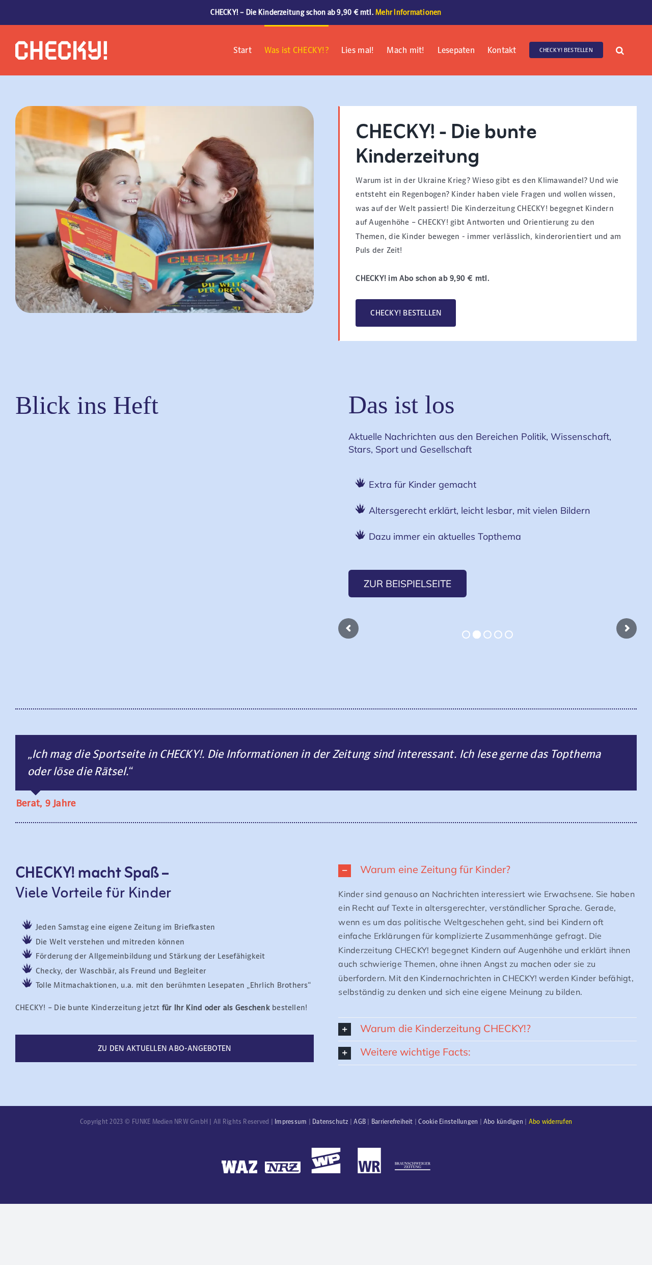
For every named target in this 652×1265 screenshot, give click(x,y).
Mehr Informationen (408, 12)
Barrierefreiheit (392, 1122)
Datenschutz (330, 1122)
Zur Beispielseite (407, 583)
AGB (360, 1122)
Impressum (291, 1122)
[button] (620, 49)
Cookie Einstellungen (448, 1122)
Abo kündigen (503, 1122)
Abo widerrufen (550, 1122)
